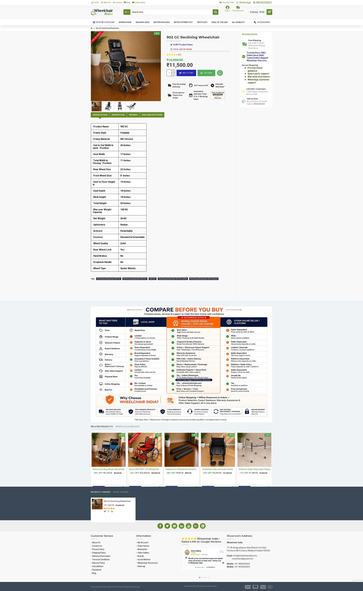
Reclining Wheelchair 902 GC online (173, 279)
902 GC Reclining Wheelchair (117, 501)
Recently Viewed (100, 492)
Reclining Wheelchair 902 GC (108, 279)
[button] (199, 577)
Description (118, 115)
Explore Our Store (152, 115)
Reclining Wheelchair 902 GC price (203, 279)
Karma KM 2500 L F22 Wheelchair (144, 469)
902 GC (152, 279)
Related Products (102, 426)
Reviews (133, 115)
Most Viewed (120, 492)
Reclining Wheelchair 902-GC (135, 279)
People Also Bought (128, 426)
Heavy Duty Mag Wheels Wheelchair (108, 469)
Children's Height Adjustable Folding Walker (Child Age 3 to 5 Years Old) (255, 469)
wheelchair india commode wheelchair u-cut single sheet (218, 469)
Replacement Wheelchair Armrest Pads (182, 469)
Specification (100, 115)
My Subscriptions (249, 34)
